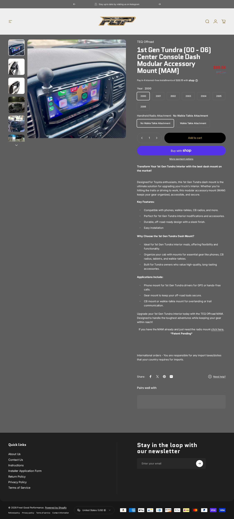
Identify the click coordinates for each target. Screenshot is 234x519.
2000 (143, 96)
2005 (219, 96)
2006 (143, 106)
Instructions (16, 465)
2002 (173, 96)
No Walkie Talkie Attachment (155, 123)
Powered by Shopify (56, 507)
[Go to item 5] (16, 124)
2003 (188, 96)
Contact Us (15, 459)
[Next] (159, 4)
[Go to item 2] (16, 67)
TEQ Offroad (145, 41)
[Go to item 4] (16, 105)
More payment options (181, 159)
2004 (203, 96)
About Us (14, 454)
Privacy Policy (17, 482)
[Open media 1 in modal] (76, 89)
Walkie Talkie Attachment (193, 123)
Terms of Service (19, 487)
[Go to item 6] (16, 143)
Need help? (219, 376)
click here (217, 329)
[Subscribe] (199, 463)
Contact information (60, 513)
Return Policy (17, 476)
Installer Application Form (25, 471)
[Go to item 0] (16, 48)
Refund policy (14, 513)
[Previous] (74, 4)
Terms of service (43, 513)
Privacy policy (28, 513)
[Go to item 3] (16, 86)
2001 (158, 96)
